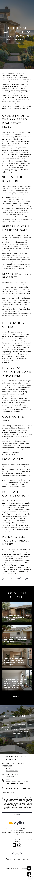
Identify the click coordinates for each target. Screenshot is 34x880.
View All (17, 697)
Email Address (8, 793)
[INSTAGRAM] (17, 853)
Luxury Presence (22, 859)
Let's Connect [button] (17, 743)
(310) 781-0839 (10, 776)
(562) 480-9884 (17, 830)
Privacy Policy (25, 868)
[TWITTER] (21, 853)
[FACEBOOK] (12, 853)
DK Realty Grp (13, 569)
